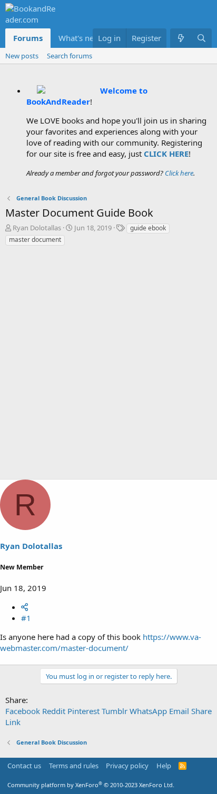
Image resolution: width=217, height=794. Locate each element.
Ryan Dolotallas (37, 227)
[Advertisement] (108, 365)
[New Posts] (180, 38)
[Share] (24, 607)
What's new (79, 38)
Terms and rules (73, 765)
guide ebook (148, 227)
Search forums (69, 55)
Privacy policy (127, 765)
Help (163, 765)
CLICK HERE (166, 153)
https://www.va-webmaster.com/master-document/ (100, 642)
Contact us (24, 765)
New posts (21, 55)
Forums (28, 38)
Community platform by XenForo (90, 785)
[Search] (201, 38)
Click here (179, 173)
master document (35, 239)
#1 (26, 618)
